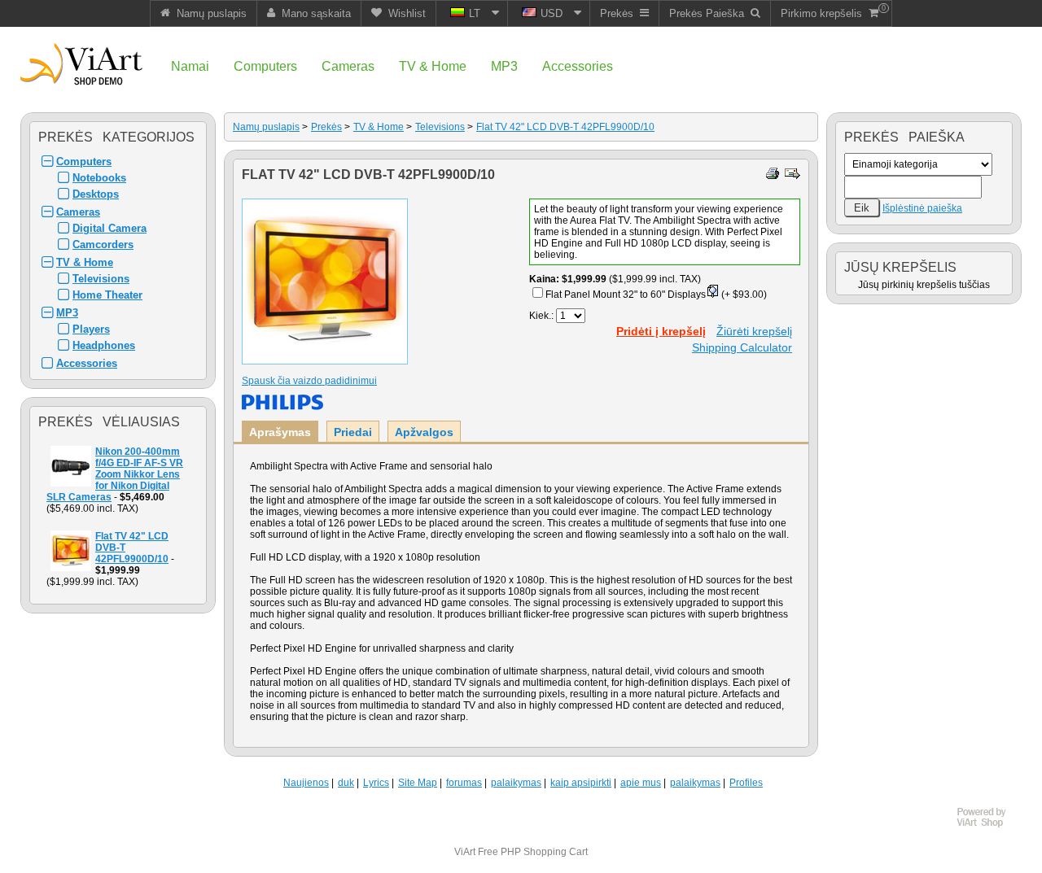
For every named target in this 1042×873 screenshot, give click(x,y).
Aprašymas (280, 432)
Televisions (100, 279)
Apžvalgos (424, 432)
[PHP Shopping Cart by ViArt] (989, 825)
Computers (84, 161)
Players (91, 329)
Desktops (95, 194)
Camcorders (103, 244)
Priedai (353, 432)
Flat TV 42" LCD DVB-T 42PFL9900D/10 (565, 127)
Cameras (78, 212)
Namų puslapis (266, 127)
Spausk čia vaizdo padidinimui (309, 380)
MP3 (67, 313)
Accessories (86, 363)
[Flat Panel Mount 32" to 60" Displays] (712, 294)
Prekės (326, 127)
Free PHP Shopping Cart (533, 852)
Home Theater (107, 295)
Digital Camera (109, 228)
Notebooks (99, 178)
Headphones (103, 345)
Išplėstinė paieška (922, 208)
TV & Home (84, 262)
